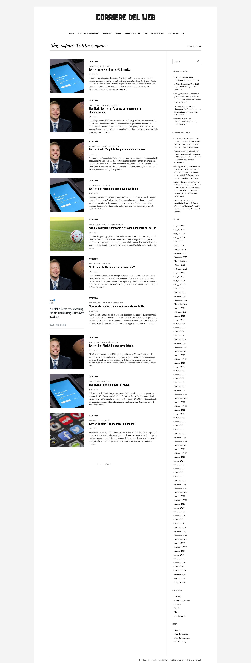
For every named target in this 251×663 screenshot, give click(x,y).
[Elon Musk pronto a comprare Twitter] (67, 391)
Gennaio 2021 (180, 484)
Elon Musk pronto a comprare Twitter (109, 384)
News (176, 612)
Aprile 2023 (179, 378)
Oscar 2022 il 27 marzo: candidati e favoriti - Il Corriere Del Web (187, 203)
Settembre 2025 (180, 268)
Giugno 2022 (179, 417)
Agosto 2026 (179, 225)
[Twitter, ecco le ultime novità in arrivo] (67, 76)
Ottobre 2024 (179, 308)
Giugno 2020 (179, 511)
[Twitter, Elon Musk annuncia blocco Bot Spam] (67, 195)
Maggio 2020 (179, 515)
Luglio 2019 (179, 554)
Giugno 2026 (179, 233)
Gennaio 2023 (180, 390)
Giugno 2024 (179, 323)
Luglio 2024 (179, 319)
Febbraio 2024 (180, 339)
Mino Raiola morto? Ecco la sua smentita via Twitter (117, 306)
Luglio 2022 (179, 413)
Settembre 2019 (180, 547)
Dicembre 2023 (180, 347)
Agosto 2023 (179, 362)
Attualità (106, 105)
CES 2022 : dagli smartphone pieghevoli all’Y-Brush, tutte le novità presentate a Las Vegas (186, 175)
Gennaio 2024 (180, 343)
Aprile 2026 (179, 241)
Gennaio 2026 (180, 253)
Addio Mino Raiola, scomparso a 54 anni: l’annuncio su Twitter (122, 228)
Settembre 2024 (180, 312)
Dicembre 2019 (180, 535)
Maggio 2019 (179, 562)
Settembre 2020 (180, 500)
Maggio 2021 (179, 468)
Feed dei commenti (182, 637)
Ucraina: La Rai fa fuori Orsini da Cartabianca (187, 159)
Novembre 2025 (180, 261)
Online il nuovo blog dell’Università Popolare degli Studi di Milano (186, 121)
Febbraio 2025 (180, 292)
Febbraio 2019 (180, 570)
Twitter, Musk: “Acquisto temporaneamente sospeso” (117, 149)
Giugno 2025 (179, 280)
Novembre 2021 (180, 445)
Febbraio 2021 (180, 480)
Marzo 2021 (179, 476)
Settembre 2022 (180, 406)
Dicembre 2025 (180, 257)
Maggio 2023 (179, 374)
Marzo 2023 (179, 382)
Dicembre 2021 (180, 441)
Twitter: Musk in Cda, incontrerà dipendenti (112, 424)
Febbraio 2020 (180, 527)
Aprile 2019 (179, 566)
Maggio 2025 (179, 284)
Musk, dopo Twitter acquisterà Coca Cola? (112, 267)
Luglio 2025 (179, 276)
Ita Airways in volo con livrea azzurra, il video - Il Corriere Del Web (187, 141)
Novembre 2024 (180, 304)
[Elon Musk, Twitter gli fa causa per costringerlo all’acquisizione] (67, 115)
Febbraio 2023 (180, 386)
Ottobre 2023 (179, 355)
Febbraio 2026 (180, 249)
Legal (107, 66)
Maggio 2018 (179, 582)
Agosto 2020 (179, 504)
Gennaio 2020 (180, 531)
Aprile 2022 (179, 425)
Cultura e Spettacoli (182, 600)
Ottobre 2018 (179, 578)
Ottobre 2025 (179, 265)
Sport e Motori (117, 224)
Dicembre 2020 (180, 488)
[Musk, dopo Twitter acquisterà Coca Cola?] (67, 273)
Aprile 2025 (179, 288)
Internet (114, 105)
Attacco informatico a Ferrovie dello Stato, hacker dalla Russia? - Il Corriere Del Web (187, 184)
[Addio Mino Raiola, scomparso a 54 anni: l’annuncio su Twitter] (67, 234)
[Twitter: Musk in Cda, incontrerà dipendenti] (67, 430)
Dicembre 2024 (180, 300)
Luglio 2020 (179, 507)
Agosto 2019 (179, 551)
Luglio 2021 (179, 460)
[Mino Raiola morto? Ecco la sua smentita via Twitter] (67, 312)
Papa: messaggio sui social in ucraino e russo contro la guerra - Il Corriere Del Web (187, 154)
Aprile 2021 (179, 472)
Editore (94, 74)
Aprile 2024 (179, 331)
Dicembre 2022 (180, 394)
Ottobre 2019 (179, 543)
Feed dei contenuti (181, 634)
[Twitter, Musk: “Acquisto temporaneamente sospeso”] (67, 156)
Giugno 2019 (179, 558)
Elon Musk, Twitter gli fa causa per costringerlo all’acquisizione (115, 110)
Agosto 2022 (179, 409)
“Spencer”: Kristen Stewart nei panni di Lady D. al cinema (187, 209)
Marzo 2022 (179, 429)
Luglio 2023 (179, 366)
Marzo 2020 (179, 523)
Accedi (177, 630)
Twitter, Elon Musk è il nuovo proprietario (111, 345)
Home (190, 46)
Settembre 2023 (180, 359)
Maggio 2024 (179, 327)
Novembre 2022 (180, 398)
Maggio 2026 (179, 237)
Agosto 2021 (179, 456)
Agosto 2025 (179, 272)
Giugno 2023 (179, 370)
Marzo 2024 (179, 335)
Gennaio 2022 (180, 437)
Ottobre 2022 (179, 402)
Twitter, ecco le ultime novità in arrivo (109, 69)
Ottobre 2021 (179, 449)
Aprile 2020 (179, 519)
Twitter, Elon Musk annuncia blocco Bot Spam (113, 188)
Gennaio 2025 (180, 296)
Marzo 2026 (179, 245)
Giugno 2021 (179, 464)
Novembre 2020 (180, 492)
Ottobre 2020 (179, 496)
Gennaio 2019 (180, 574)
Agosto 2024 (179, 315)
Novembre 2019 (180, 539)
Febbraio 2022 (180, 433)
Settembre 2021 (180, 453)
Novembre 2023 (180, 351)
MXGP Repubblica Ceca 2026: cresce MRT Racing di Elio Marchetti (187, 87)
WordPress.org (180, 641)
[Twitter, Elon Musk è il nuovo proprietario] (67, 352)
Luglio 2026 (179, 229)
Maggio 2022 (179, 421)
